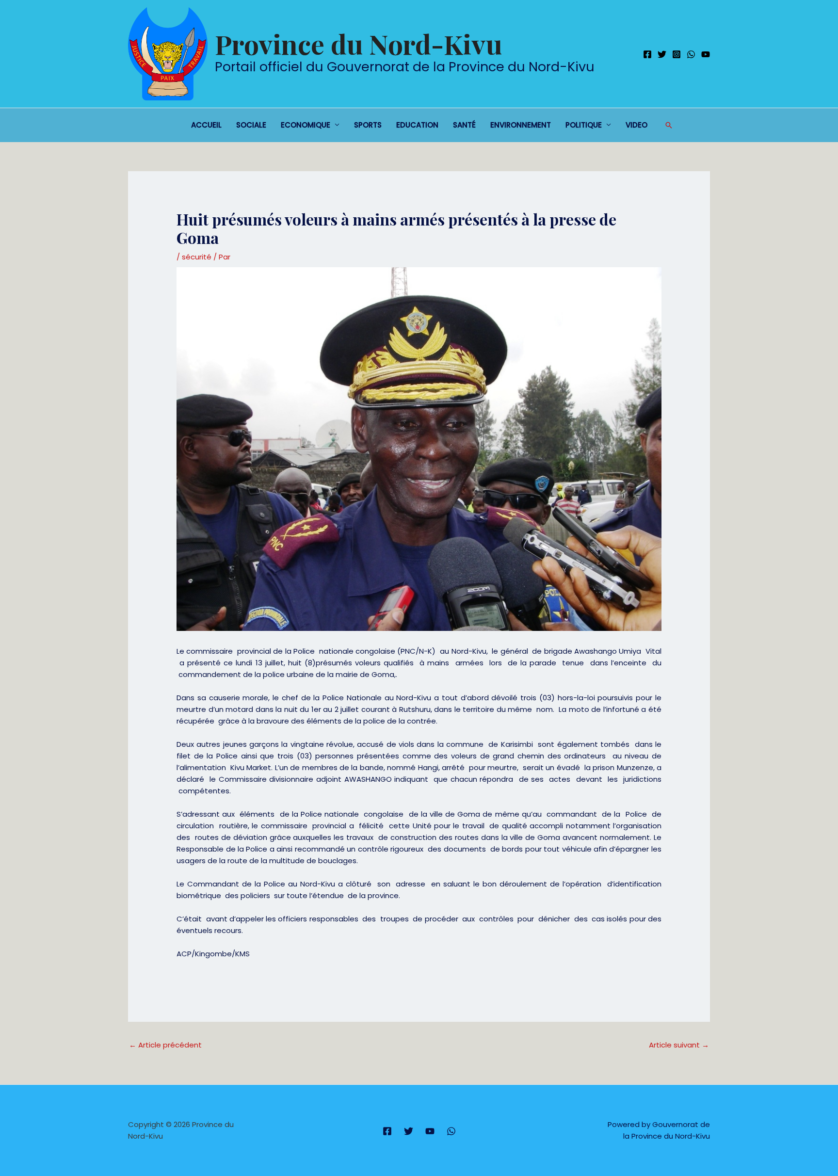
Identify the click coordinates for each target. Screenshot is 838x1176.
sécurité (196, 257)
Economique (305, 125)
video (636, 125)
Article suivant (679, 1045)
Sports (368, 125)
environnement (520, 125)
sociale (251, 125)
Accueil (206, 125)
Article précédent (165, 1045)
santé (464, 125)
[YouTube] (705, 54)
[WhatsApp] (691, 54)
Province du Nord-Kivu (358, 44)
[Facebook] (647, 54)
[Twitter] (662, 54)
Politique (583, 125)
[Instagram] (676, 54)
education (417, 125)
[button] (668, 125)
